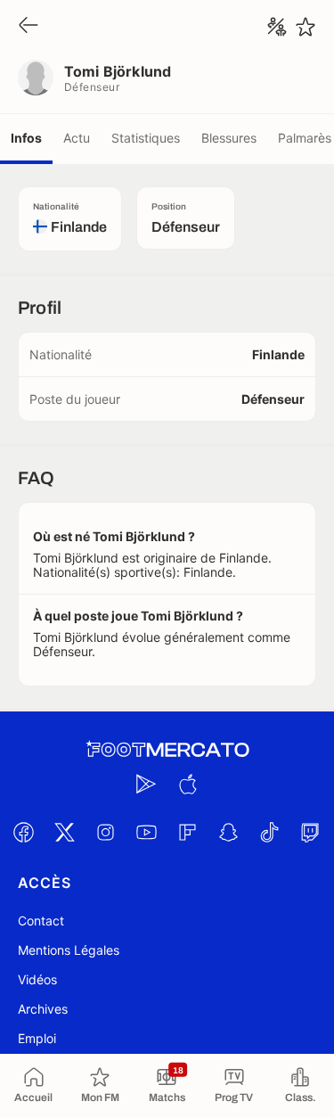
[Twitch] (310, 831)
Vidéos (37, 979)
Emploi (37, 1038)
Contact (41, 920)
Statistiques (145, 137)
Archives (43, 1008)
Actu (76, 137)
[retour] (28, 26)
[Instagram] (106, 831)
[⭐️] (305, 26)
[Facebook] (24, 831)
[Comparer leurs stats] (277, 26)
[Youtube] (147, 831)
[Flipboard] (188, 831)
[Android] (147, 783)
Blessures (229, 137)
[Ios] (188, 783)
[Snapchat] (229, 831)
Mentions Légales (68, 950)
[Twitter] (65, 831)
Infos (26, 137)
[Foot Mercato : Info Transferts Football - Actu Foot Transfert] (167, 750)
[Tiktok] (270, 831)
